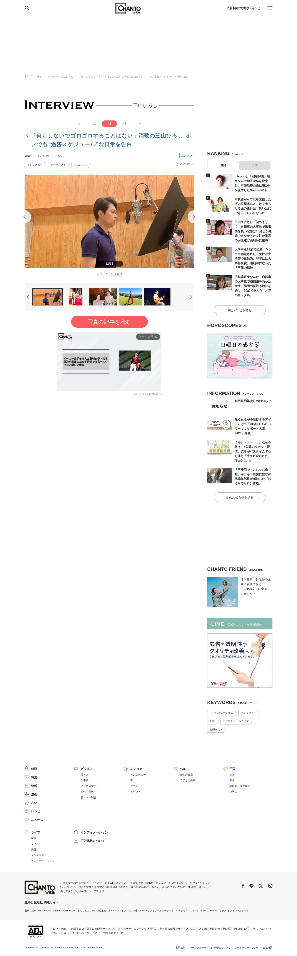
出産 (232, 780)
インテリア (37, 855)
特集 (34, 777)
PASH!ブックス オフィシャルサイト (229, 910)
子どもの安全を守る (221, 712)
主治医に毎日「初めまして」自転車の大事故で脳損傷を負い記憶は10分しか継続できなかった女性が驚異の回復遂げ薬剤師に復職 (253, 231)
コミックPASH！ (199, 910)
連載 (39, 76)
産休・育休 (87, 791)
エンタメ (187, 155)
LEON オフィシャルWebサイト (157, 910)
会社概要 (267, 947)
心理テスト (216, 729)
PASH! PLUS (68, 910)
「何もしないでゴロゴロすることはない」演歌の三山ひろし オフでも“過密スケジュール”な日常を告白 (133, 76)
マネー (35, 843)
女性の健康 (186, 774)
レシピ (35, 811)
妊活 (232, 774)
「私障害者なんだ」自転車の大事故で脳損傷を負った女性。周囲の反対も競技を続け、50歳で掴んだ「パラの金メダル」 (253, 286)
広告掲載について (93, 841)
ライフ (35, 832)
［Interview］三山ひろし (60, 76)
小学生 (233, 791)
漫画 (34, 794)
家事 (33, 838)
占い (34, 802)
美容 (33, 849)
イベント (135, 791)
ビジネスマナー (90, 785)
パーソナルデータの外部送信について (210, 947)
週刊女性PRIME (33, 910)
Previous (24, 216)
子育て (234, 769)
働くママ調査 (88, 797)
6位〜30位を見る (240, 310)
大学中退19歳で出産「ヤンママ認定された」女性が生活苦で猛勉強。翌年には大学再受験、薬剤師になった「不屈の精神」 (253, 258)
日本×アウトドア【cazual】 (123, 910)
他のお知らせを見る (240, 497)
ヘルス (184, 769)
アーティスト (58, 164)
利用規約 (180, 947)
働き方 (84, 774)
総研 (34, 769)
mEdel (56, 910)
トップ (28, 76)
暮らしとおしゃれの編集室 (91, 910)
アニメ (134, 785)
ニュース (37, 819)
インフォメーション (94, 832)
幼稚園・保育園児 (239, 785)
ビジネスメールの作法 (236, 721)
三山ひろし (80, 164)
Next (194, 216)
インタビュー (35, 164)
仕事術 (84, 780)
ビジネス (87, 769)
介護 (212, 721)
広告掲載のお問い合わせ (243, 8)
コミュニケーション (43, 861)
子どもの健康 (187, 780)
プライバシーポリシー (247, 947)
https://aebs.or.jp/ (113, 932)
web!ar (47, 910)
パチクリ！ (182, 910)
